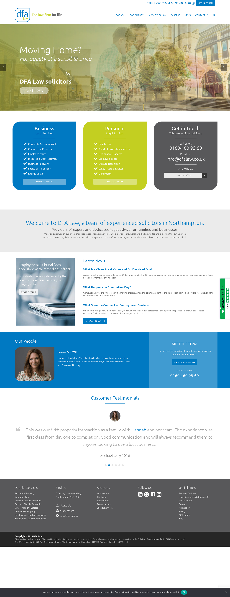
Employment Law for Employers (30, 500)
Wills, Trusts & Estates (111, 168)
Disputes (33, 158)
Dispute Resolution (109, 163)
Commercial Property (40, 148)
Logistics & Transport (39, 168)
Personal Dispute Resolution (28, 486)
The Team (101, 482)
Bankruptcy (105, 173)
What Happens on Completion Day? (107, 287)
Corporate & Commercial (42, 143)
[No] (226, 592)
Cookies (183, 489)
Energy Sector (36, 173)
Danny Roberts (66, 352)
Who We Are (103, 478)
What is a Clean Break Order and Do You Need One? (117, 269)
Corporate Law (22, 482)
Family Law (105, 143)
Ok (184, 592)
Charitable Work (104, 493)
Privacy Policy (185, 486)
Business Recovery (38, 163)
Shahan (151, 429)
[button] (214, 15)
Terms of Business (187, 478)
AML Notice (184, 500)
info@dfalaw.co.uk (185, 159)
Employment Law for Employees (30, 504)
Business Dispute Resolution (28, 489)
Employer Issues (37, 153)
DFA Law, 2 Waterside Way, (69, 478)
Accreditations (103, 489)
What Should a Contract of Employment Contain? (116, 305)
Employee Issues (108, 158)
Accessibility (184, 493)
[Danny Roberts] (35, 364)
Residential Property (110, 153)
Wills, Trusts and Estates (26, 493)
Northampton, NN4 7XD (67, 482)
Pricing (182, 496)
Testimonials (103, 486)
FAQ (181, 504)
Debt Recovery (49, 158)
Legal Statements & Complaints (194, 482)
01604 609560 (67, 496)
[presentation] (15, 383)
